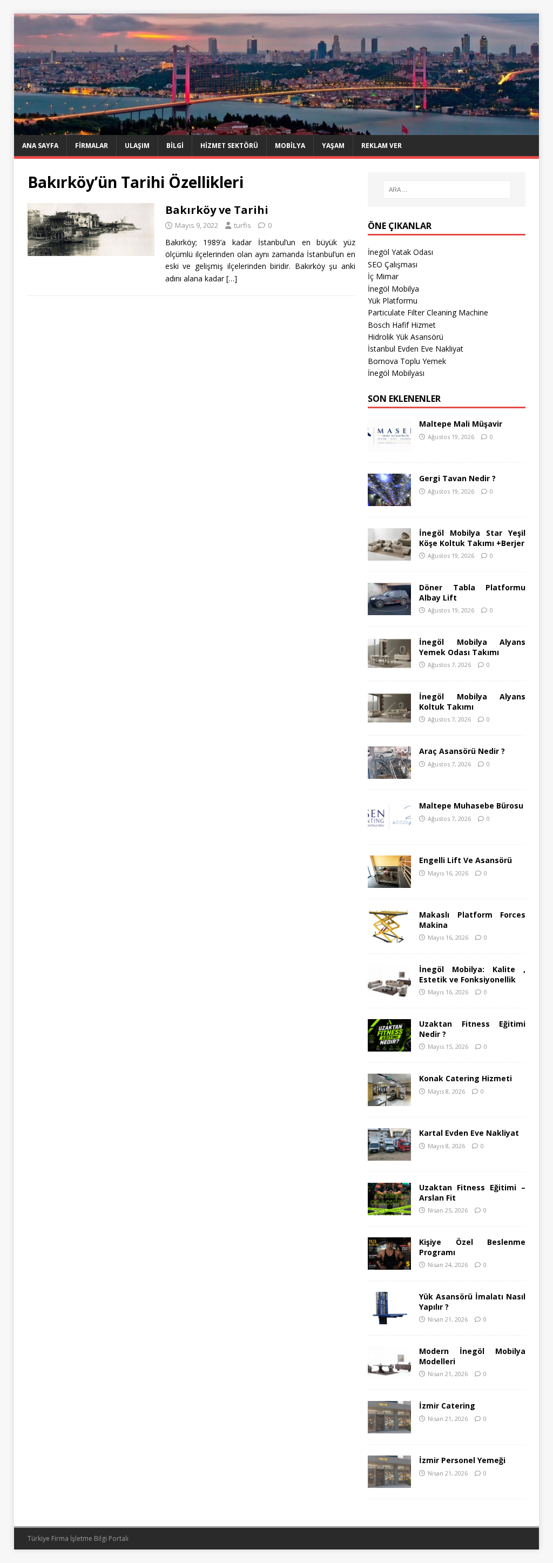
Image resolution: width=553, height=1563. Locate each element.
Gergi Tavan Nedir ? (457, 478)
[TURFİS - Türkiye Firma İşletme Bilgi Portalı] (276, 129)
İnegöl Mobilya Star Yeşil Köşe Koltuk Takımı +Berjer (472, 538)
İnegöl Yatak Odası (400, 252)
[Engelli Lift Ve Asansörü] (389, 882)
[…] (231, 278)
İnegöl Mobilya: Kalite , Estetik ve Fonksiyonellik (472, 974)
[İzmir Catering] (389, 1427)
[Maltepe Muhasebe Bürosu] (389, 827)
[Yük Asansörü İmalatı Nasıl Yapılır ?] (389, 1318)
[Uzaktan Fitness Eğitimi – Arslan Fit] (389, 1209)
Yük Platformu (392, 300)
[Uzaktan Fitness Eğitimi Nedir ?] (389, 1045)
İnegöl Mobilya (393, 289)
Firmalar (91, 145)
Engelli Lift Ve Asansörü (465, 860)
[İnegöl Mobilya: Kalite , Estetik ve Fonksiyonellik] (389, 991)
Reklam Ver (381, 145)
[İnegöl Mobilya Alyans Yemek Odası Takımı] (389, 663)
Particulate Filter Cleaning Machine (428, 312)
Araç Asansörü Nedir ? (462, 751)
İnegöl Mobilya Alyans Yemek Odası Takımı (472, 647)
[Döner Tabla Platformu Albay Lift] (389, 609)
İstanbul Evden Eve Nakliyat (415, 348)
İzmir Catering (447, 1405)
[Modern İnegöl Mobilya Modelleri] (389, 1372)
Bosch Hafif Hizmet (402, 325)
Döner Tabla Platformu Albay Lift (472, 592)
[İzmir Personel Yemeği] (389, 1482)
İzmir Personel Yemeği (462, 1460)
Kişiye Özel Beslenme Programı (472, 1247)
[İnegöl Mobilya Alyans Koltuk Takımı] (389, 718)
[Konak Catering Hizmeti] (389, 1100)
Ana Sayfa (40, 145)
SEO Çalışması (392, 264)
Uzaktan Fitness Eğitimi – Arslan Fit (472, 1192)
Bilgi (175, 145)
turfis (242, 225)
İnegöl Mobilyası (396, 373)
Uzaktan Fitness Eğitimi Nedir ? (472, 1029)
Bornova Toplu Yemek (407, 361)
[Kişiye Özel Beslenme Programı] (389, 1263)
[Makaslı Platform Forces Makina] (389, 936)
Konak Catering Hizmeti (465, 1078)
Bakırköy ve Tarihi (216, 210)
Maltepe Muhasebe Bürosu (471, 805)
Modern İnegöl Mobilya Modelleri (472, 1356)
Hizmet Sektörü (229, 145)
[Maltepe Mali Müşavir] (389, 445)
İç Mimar (383, 276)
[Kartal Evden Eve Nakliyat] (389, 1154)
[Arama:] (447, 189)
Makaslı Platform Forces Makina (472, 919)
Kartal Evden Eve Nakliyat (469, 1133)
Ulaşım (137, 145)
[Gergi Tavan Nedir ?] (389, 500)
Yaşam (333, 145)
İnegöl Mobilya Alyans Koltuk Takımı (472, 701)
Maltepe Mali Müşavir (460, 424)
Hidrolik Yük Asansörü (405, 337)
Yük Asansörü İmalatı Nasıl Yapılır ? (472, 1301)
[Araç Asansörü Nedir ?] (389, 772)
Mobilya (290, 145)
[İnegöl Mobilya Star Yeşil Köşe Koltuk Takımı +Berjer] (389, 554)
